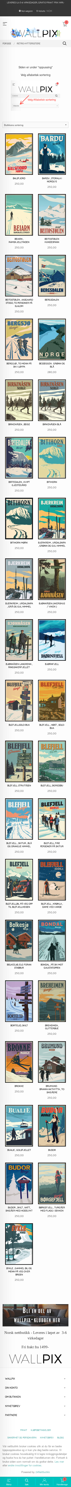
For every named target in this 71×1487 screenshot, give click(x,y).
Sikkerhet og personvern (21, 1437)
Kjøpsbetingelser (41, 1430)
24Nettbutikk (43, 1472)
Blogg (60, 1437)
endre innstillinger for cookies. (25, 1465)
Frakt (23, 1430)
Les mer (59, 1461)
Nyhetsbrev (47, 1437)
